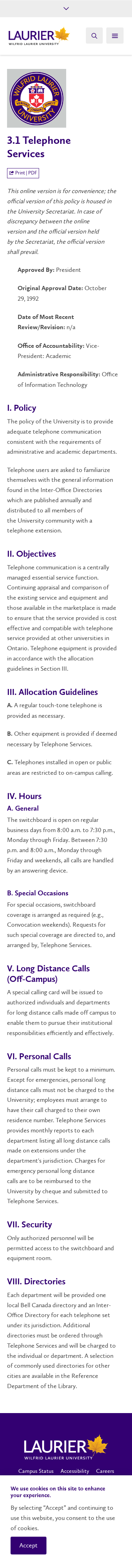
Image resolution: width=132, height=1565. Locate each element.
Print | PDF (25, 173)
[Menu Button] (115, 35)
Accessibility (75, 1471)
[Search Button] (94, 35)
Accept (28, 1545)
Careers (105, 1471)
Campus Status (36, 1471)
